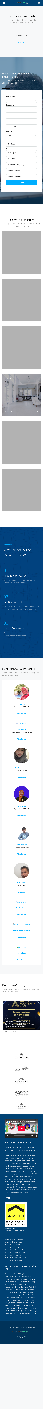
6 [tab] (25, 1036)
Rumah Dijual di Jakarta (12, 1244)
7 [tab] (28, 1036)
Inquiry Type (10, 96)
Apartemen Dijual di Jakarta (14, 1239)
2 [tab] (13, 1036)
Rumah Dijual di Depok (12, 1247)
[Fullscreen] (36, 1136)
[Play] (7, 1136)
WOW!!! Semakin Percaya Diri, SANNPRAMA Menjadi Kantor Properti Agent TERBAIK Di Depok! (20, 1024)
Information (10, 105)
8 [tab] (31, 1036)
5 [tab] (22, 1036)
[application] (21, 1128)
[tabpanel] (21, 1018)
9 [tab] (35, 1036)
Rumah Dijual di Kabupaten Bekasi (16, 1258)
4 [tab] (19, 1036)
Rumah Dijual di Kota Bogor (13, 1255)
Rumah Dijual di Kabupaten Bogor (16, 1252)
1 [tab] (9, 1036)
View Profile (21, 714)
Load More (21, 42)
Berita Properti (24, 1019)
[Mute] (32, 1136)
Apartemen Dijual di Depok (13, 1242)
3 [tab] (16, 1036)
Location (9, 132)
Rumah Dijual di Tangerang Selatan (16, 1250)
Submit (21, 183)
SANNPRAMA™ (10, 1150)
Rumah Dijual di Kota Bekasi (14, 1260)
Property (9, 149)
